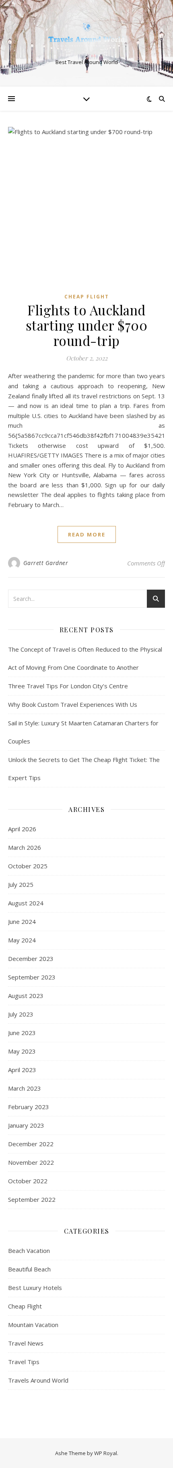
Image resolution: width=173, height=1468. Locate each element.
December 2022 (31, 1144)
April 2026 (22, 829)
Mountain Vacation (33, 1325)
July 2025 (20, 884)
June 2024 (22, 921)
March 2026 (24, 847)
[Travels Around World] (86, 36)
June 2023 (22, 1033)
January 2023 (26, 1125)
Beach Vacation (29, 1250)
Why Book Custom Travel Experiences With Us (72, 704)
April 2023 (22, 1070)
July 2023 (20, 1014)
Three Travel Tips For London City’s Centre (68, 686)
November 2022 (31, 1162)
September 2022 (32, 1199)
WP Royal (105, 1453)
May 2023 (22, 1051)
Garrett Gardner (45, 563)
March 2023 (24, 1088)
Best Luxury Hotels (35, 1288)
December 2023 (31, 959)
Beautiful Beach (29, 1269)
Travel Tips (23, 1362)
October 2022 (27, 1181)
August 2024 (25, 903)
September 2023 (32, 977)
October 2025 (27, 866)
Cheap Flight (86, 296)
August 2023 (25, 996)
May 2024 (22, 940)
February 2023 (28, 1107)
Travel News (25, 1343)
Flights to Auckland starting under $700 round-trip (87, 325)
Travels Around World (38, 1380)
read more (86, 534)
